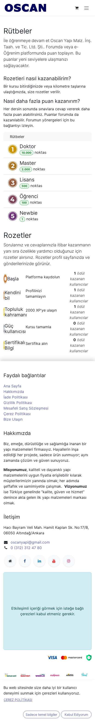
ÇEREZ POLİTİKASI (18, 700)
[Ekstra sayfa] (10, 561)
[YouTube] (54, 561)
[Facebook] (25, 561)
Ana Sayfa (12, 386)
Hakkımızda (13, 391)
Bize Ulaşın (13, 419)
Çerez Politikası (17, 413)
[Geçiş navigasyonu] (86, 8)
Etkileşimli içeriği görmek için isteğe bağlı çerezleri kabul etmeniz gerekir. (47, 611)
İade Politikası (15, 397)
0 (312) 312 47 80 (26, 547)
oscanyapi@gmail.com (30, 542)
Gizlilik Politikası (17, 402)
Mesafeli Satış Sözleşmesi (25, 408)
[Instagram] (69, 561)
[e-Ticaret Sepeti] (76, 8)
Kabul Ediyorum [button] (76, 714)
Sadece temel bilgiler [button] (41, 714)
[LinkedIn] (39, 561)
